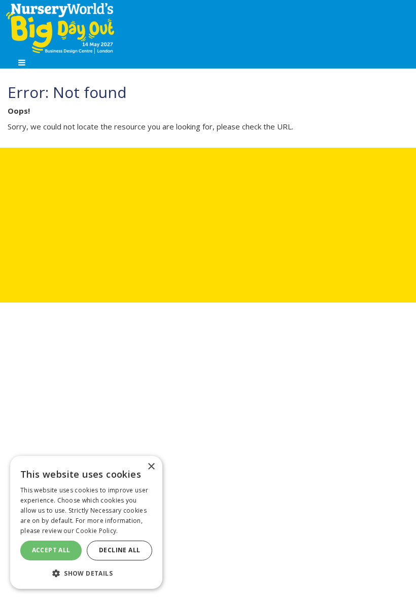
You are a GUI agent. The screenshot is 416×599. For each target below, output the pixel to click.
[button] (86, 573)
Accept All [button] (51, 550)
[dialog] (86, 522)
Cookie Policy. (97, 530)
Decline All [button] (119, 550)
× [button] (151, 467)
